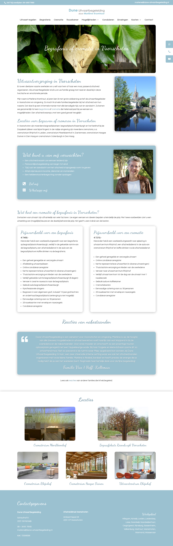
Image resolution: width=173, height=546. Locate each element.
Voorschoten (149, 529)
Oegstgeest (128, 526)
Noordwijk (135, 522)
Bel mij (33, 184)
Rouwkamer (72, 20)
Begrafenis (45, 20)
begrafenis (44, 109)
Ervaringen (122, 20)
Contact (149, 20)
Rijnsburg (139, 526)
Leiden (141, 519)
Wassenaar (150, 533)
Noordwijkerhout (148, 522)
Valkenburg (129, 529)
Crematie (58, 20)
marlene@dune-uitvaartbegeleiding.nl (152, 2)
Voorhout (139, 529)
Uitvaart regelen (28, 20)
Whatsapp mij (38, 190)
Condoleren (108, 20)
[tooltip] (169, 44)
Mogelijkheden (89, 20)
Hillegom (126, 519)
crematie (56, 109)
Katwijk (134, 519)
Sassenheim (149, 526)
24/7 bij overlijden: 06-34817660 (20, 3)
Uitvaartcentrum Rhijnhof (135, 484)
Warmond (139, 533)
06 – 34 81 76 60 (24, 527)
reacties (72, 381)
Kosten (135, 20)
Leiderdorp (150, 519)
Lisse (128, 522)
